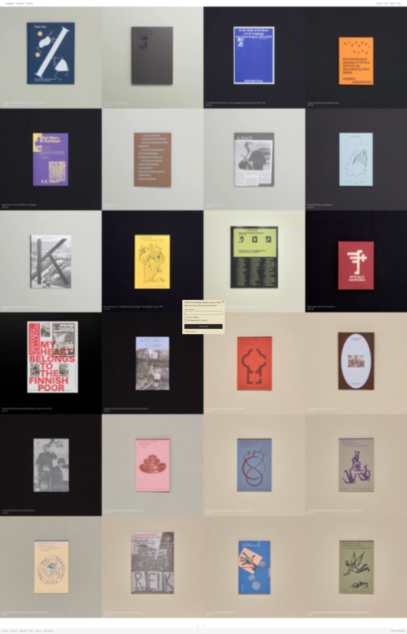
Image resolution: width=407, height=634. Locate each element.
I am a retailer (193, 317)
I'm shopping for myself (197, 320)
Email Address (189, 309)
